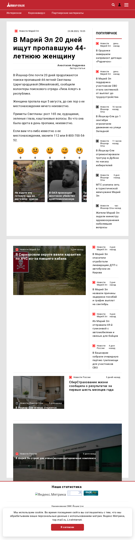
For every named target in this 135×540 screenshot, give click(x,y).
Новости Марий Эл (29, 31)
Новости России (101, 346)
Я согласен (67, 527)
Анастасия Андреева (71, 65)
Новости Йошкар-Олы (104, 109)
